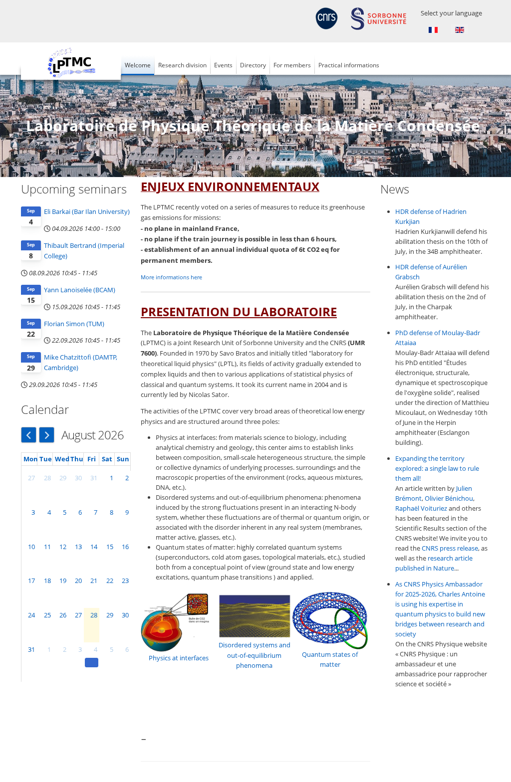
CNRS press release (450, 548)
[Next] (46, 435)
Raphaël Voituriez (421, 508)
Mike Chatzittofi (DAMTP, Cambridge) (80, 362)
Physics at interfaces (179, 657)
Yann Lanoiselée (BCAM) (79, 289)
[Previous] (28, 435)
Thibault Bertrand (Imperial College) (84, 250)
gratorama (156, 771)
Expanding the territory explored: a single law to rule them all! (437, 468)
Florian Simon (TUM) (74, 323)
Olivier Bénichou (449, 498)
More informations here (171, 277)
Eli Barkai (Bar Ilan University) (87, 211)
